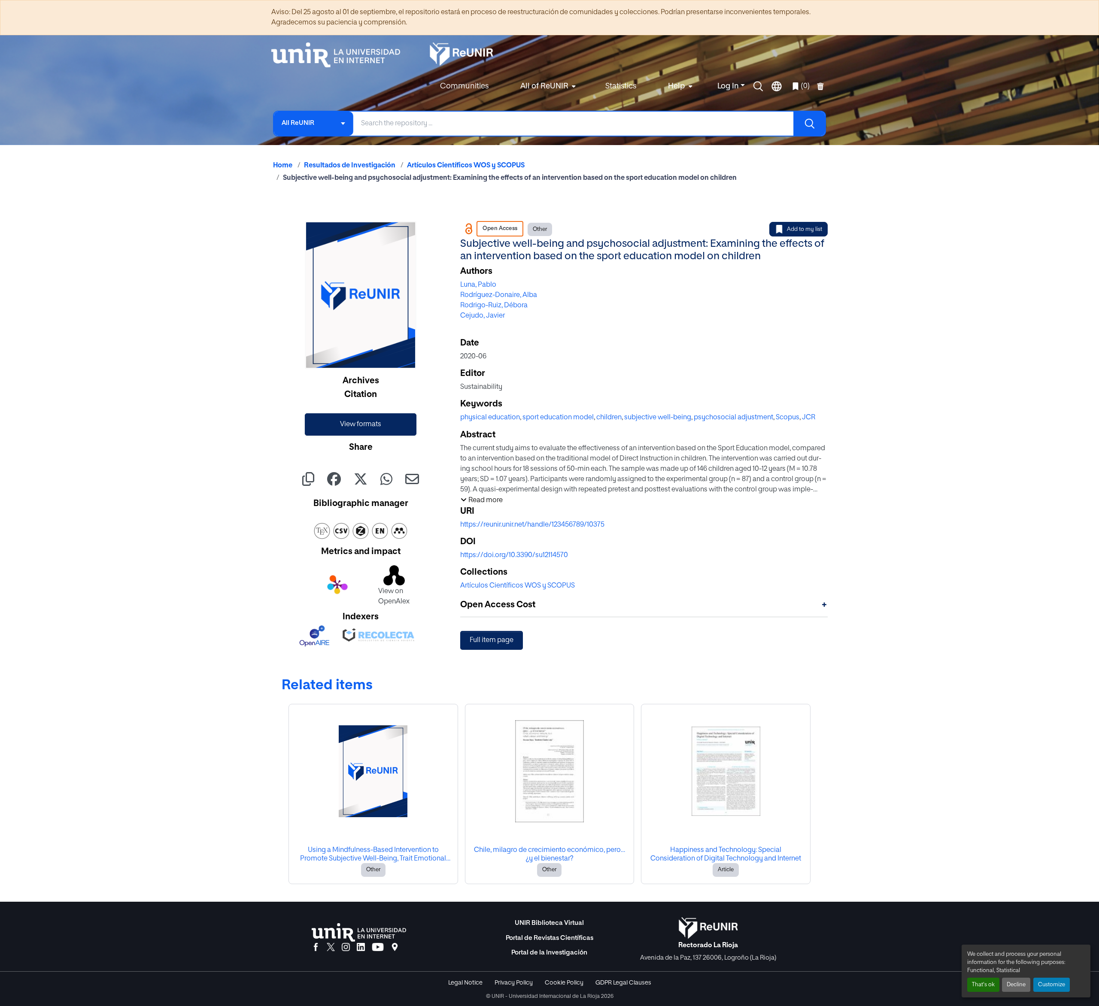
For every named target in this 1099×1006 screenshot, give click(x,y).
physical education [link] (490, 417)
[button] (758, 86)
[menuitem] (547, 86)
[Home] (340, 54)
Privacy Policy (514, 983)
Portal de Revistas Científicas (549, 938)
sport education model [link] (558, 417)
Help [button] (676, 86)
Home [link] (282, 165)
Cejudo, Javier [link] (482, 315)
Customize (1051, 985)
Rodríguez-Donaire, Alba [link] (498, 295)
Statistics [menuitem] (620, 86)
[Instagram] (346, 948)
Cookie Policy (564, 983)
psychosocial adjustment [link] (733, 417)
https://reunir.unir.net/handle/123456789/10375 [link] (532, 524)
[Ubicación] (395, 948)
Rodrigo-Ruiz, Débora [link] (494, 305)
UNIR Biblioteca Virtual (549, 923)
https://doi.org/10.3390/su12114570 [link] (514, 555)
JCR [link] (808, 417)
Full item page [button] (491, 640)
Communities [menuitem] (464, 86)
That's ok (983, 985)
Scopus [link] (787, 417)
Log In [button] (729, 86)
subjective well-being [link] (657, 417)
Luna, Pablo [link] (478, 285)
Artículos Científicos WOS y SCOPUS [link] (466, 165)
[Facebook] (316, 948)
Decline (1016, 985)
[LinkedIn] (361, 948)
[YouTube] (378, 948)
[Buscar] (809, 124)
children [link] (609, 417)
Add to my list (804, 229)
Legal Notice (465, 983)
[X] (331, 948)
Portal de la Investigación (549, 952)
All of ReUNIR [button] (544, 86)
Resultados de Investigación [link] (349, 165)
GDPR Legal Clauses (623, 983)
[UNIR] (359, 932)
